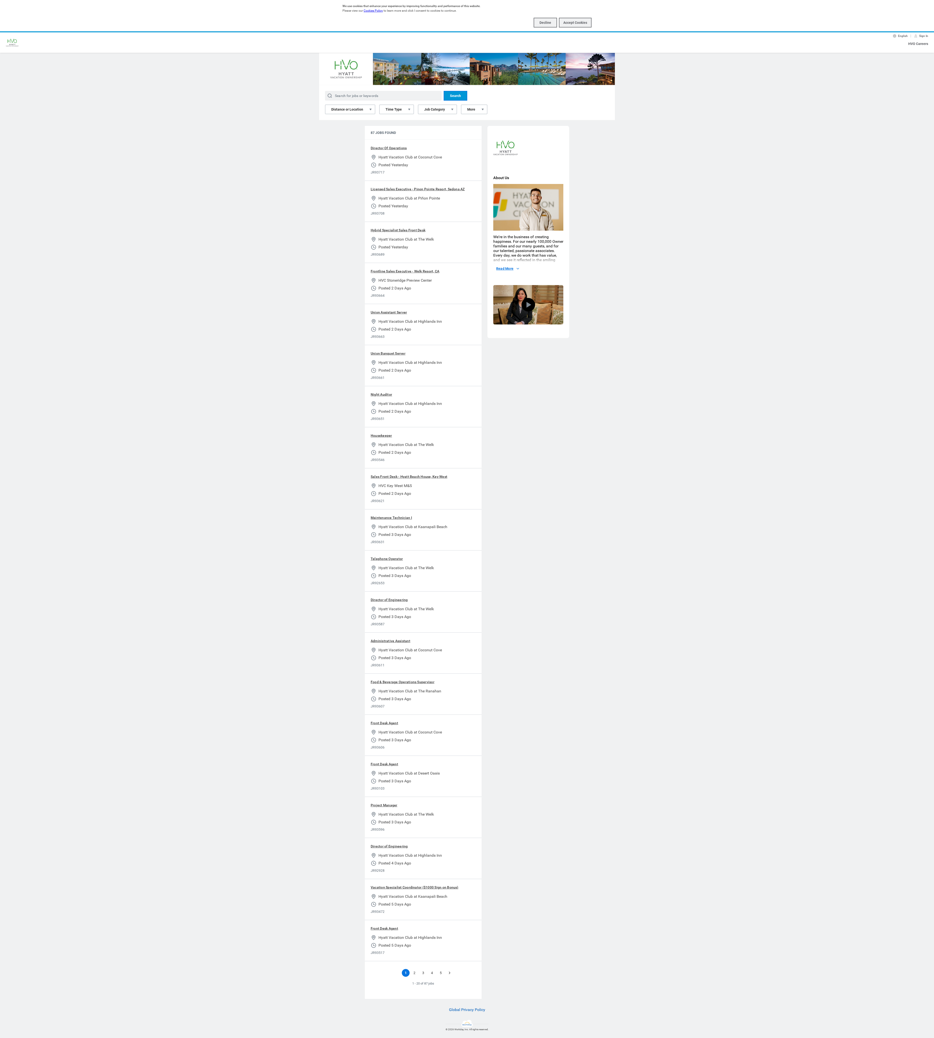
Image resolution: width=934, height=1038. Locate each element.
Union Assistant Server (389, 312)
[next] (449, 973)
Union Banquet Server (388, 353)
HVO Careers (918, 44)
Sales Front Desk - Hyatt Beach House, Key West (409, 477)
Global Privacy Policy (467, 1009)
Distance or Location (347, 109)
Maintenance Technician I (391, 518)
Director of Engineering (389, 600)
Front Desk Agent (384, 723)
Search (455, 96)
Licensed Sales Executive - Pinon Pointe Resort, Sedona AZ (418, 189)
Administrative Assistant (390, 641)
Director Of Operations (389, 148)
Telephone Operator (387, 559)
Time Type (394, 109)
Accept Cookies (575, 23)
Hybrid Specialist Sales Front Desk (398, 230)
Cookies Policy (373, 10)
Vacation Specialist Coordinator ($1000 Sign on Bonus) (414, 887)
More (471, 109)
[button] (528, 304)
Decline (545, 23)
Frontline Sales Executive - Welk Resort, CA (405, 271)
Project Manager (384, 805)
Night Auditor (381, 394)
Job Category (434, 109)
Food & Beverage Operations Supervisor (402, 682)
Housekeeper (381, 435)
